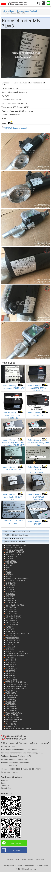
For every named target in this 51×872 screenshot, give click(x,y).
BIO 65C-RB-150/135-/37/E (15, 546)
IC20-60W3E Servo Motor (15, 581)
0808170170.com (27, 859)
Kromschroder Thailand (27, 11)
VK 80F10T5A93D (12, 638)
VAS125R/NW (10, 702)
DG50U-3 (8, 570)
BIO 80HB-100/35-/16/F (14, 550)
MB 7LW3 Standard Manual (15, 128)
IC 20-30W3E (10, 585)
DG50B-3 (8, 572)
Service (3, 783)
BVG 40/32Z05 (11, 636)
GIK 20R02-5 (10, 673)
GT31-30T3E (10, 596)
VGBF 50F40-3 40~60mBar (15, 686)
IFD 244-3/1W (10, 609)
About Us (4, 780)
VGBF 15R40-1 (11, 680)
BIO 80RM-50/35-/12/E (14, 554)
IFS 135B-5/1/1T (11, 625)
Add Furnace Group (13, 859)
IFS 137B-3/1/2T (11, 623)
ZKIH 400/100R (11, 559)
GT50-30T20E (10, 601)
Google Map (6, 788)
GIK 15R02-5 (10, 671)
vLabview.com (40, 859)
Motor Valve (10, 631)
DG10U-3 (8, 568)
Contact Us (5, 786)
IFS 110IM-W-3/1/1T (13, 616)
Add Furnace (16, 850)
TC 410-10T (9, 645)
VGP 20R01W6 (11, 711)
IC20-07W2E (10, 587)
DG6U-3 (8, 565)
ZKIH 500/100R (11, 561)
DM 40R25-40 (10, 724)
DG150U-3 (9, 574)
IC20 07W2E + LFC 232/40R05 (17, 634)
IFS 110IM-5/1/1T (12, 620)
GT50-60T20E (10, 598)
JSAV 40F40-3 (10, 669)
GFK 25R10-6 (10, 662)
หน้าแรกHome (8, 11)
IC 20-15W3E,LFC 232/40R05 (16, 653)
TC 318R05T (10, 647)
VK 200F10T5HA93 (12, 642)
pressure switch (11, 726)
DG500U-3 (9, 576)
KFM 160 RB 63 (11, 715)
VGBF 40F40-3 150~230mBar (16, 684)
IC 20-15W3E (10, 583)
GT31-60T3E (10, 594)
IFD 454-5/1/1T (11, 614)
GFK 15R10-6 (10, 658)
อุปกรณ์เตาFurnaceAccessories (18, 532)
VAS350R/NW (10, 706)
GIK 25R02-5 (10, 675)
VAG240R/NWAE (12, 695)
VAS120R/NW (10, 698)
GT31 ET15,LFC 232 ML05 (15, 651)
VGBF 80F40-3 (11, 691)
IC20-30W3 (9, 590)
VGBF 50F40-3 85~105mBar (16, 689)
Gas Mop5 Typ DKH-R (13, 720)
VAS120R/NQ (10, 700)
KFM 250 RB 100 (12, 717)
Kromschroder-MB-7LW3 (14, 605)
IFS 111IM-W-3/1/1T (13, 618)
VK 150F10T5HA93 (12, 640)
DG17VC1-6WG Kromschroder (17, 579)
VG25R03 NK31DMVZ (13, 713)
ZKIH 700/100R (11, 563)
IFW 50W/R (9, 629)
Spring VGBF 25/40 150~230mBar (18, 728)
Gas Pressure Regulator (14, 656)
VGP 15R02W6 (11, 709)
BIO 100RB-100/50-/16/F (14, 552)
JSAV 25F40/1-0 (11, 667)
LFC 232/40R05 (11, 722)
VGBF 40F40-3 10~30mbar (15, 682)
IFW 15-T (9, 627)
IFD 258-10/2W (11, 603)
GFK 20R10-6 (10, 660)
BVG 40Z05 (9, 649)
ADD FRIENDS (16, 843)
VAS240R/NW (10, 704)
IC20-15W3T (10, 592)
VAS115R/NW (10, 693)
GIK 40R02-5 (10, 678)
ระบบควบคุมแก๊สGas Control (16, 535)
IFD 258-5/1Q (10, 607)
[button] (38, 3)
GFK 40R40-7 (10, 664)
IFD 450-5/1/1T (11, 612)
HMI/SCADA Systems (14, 538)
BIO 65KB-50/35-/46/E (13, 548)
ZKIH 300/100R (11, 557)
